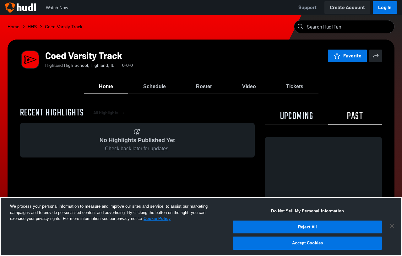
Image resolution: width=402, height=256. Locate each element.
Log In (385, 7)
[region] (201, 226)
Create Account (347, 7)
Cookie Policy (157, 218)
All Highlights (105, 112)
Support (307, 7)
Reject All (307, 227)
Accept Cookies (307, 243)
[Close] (392, 226)
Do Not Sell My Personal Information (307, 211)
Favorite (352, 55)
